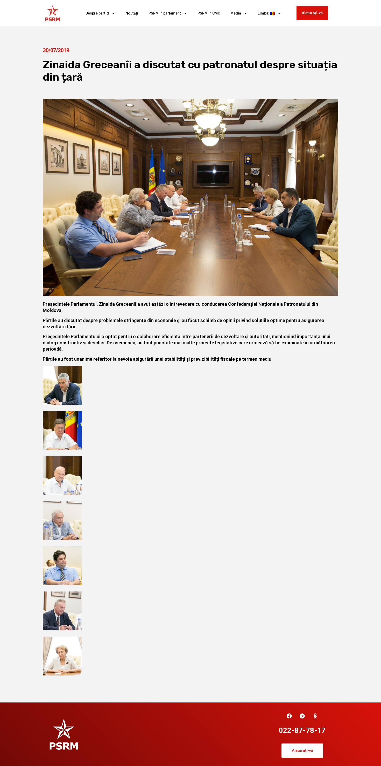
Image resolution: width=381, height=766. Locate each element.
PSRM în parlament (165, 13)
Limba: (264, 13)
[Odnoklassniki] (315, 716)
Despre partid (97, 13)
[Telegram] (302, 716)
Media (235, 13)
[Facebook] (289, 716)
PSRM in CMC (208, 13)
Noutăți (131, 13)
